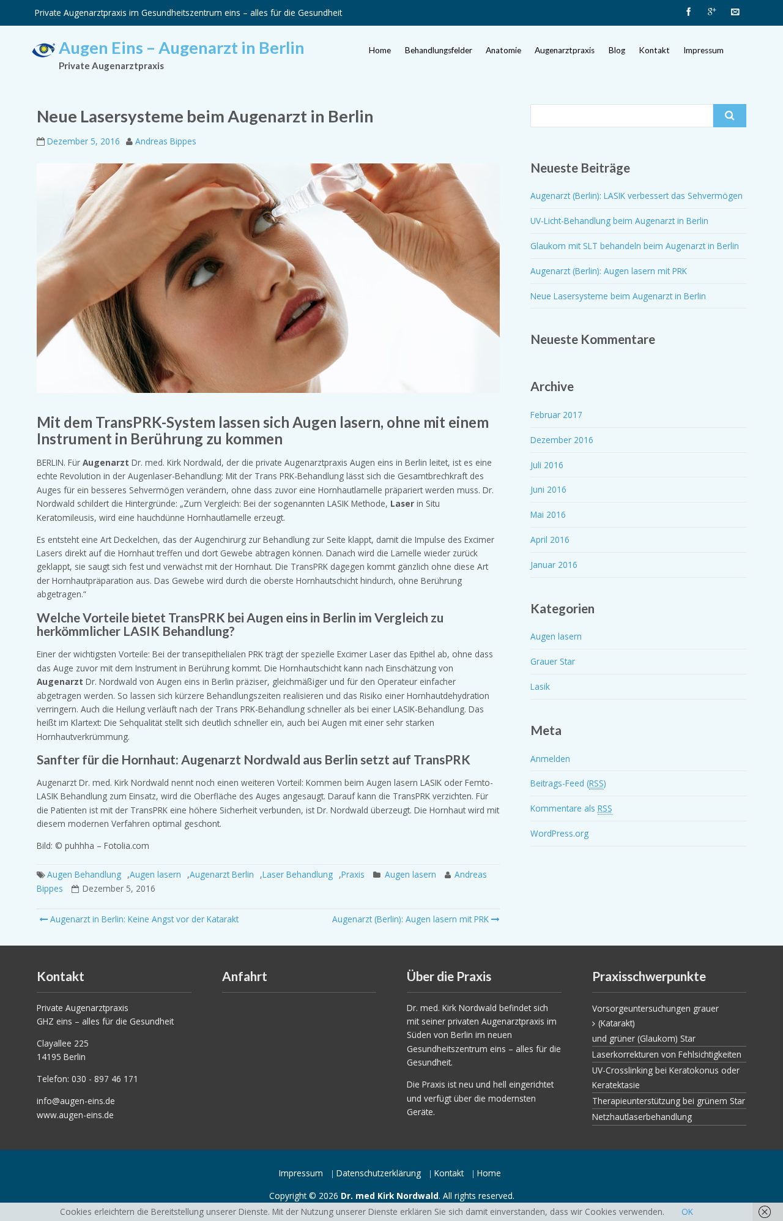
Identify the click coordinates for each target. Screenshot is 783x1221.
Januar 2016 (553, 564)
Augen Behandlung (84, 874)
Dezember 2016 (561, 440)
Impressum (703, 50)
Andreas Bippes (165, 141)
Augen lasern (155, 874)
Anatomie (503, 50)
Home (380, 50)
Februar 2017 (556, 414)
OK (687, 1211)
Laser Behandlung (297, 874)
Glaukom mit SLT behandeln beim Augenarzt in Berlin (634, 246)
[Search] (729, 115)
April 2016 (550, 539)
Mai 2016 (548, 514)
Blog (617, 50)
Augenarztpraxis (565, 50)
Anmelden (550, 758)
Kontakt (654, 50)
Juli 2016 (546, 465)
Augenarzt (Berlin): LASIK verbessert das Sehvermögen (636, 195)
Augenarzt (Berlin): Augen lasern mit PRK (410, 919)
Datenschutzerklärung (378, 1173)
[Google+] (711, 12)
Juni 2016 (548, 489)
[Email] (734, 12)
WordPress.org (559, 833)
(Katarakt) (616, 1023)
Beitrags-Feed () (568, 783)
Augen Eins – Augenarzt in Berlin (182, 47)
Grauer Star (552, 661)
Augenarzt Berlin (222, 874)
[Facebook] (688, 12)
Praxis (353, 874)
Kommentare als (571, 808)
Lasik (540, 686)
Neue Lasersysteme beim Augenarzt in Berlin (618, 296)
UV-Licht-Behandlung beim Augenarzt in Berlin (619, 220)
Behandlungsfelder (438, 50)
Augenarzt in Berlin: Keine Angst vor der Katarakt (143, 919)
